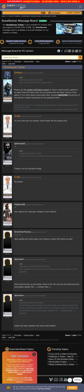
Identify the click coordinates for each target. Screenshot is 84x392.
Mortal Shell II (72, 362)
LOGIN (69, 13)
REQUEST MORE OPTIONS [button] (16, 41)
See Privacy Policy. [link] (44, 389)
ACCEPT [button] (72, 388)
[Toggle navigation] (80, 7)
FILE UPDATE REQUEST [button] (44, 41)
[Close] (34, 354)
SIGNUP (77, 13)
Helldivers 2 (79, 356)
